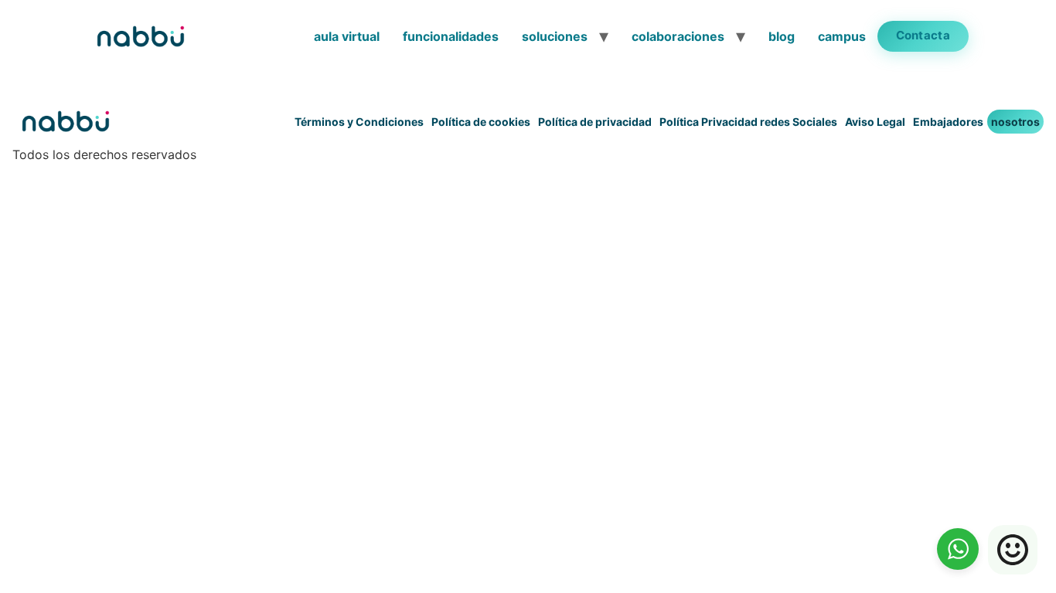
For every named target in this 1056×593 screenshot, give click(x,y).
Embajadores (948, 121)
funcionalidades (451, 36)
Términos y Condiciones (359, 121)
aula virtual (347, 36)
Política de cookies (480, 121)
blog (781, 36)
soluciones (555, 36)
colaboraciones (678, 36)
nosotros (1015, 121)
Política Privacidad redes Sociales (748, 121)
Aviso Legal (875, 121)
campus (842, 36)
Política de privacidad (595, 121)
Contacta (923, 35)
